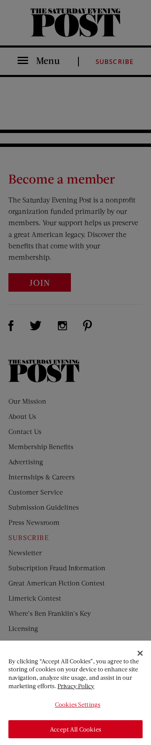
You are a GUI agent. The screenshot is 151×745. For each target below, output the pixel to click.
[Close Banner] (140, 653)
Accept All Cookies (75, 729)
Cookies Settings (77, 704)
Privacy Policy (75, 685)
